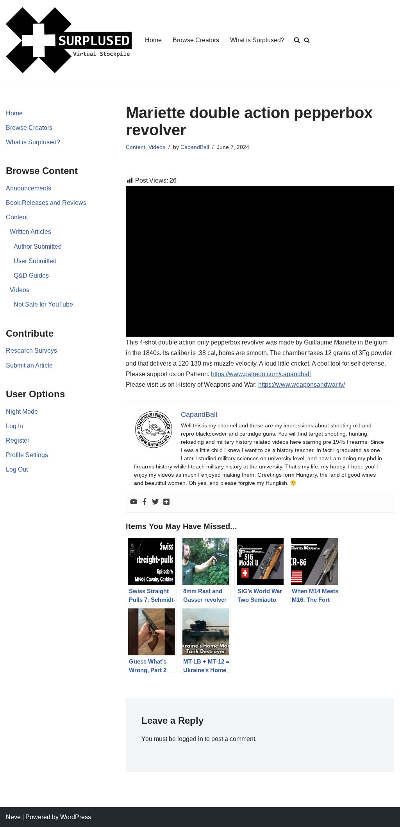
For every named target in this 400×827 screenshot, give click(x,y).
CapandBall (194, 147)
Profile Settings (27, 455)
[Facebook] (144, 502)
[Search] (307, 40)
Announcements (28, 188)
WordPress (75, 817)
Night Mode (22, 411)
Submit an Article (29, 365)
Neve (13, 817)
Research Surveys (31, 350)
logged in (190, 739)
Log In (14, 426)
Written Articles (30, 231)
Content (17, 217)
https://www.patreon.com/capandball (261, 374)
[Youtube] (133, 502)
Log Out (17, 469)
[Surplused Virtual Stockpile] (69, 40)
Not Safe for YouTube (43, 304)
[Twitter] (155, 502)
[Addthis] (166, 502)
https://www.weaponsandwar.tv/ (301, 384)
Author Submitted (38, 246)
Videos (19, 290)
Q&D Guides (31, 275)
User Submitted (35, 261)
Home (153, 40)
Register (17, 440)
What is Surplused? (257, 40)
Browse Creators (196, 40)
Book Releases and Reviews (46, 202)
